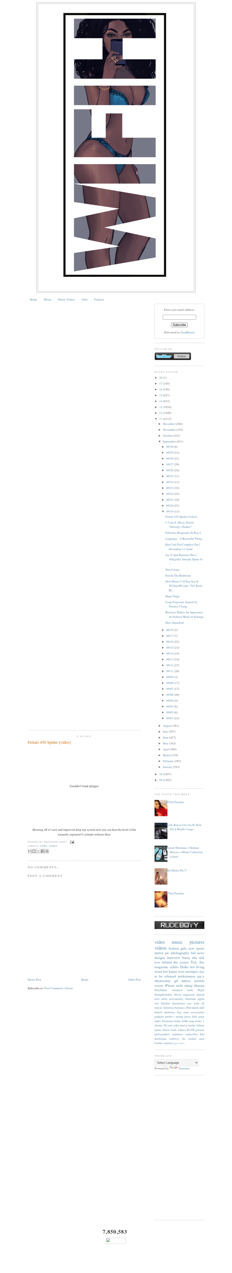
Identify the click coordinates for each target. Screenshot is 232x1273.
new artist (161, 999)
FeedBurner (188, 332)
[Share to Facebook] (42, 851)
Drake (184, 967)
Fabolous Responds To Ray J (183, 533)
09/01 (170, 718)
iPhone (170, 985)
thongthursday (163, 994)
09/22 (170, 494)
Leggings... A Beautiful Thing (183, 539)
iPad (188, 1008)
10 (161, 774)
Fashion (99, 299)
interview (173, 957)
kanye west (177, 971)
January (168, 767)
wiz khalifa (162, 1003)
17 (161, 383)
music (177, 942)
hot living (197, 967)
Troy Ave (197, 962)
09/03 (170, 706)
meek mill (198, 1008)
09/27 (170, 464)
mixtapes (192, 971)
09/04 (170, 700)
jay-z (200, 976)
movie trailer (188, 1025)
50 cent (168, 1025)
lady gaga (198, 1016)
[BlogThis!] (34, 851)
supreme (168, 1043)
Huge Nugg (172, 596)
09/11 (170, 671)
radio (158, 1021)
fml (193, 953)
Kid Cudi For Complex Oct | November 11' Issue (182, 546)
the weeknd (189, 1038)
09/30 (170, 447)
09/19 (170, 511)
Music (47, 299)
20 (161, 377)
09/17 (170, 636)
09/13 (170, 659)
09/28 (170, 458)
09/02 (170, 712)
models (199, 980)
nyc (201, 971)
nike (176, 1025)
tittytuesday (163, 980)
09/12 (170, 665)
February (168, 761)
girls (184, 948)
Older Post (134, 979)
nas (189, 1003)
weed (158, 971)
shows (177, 994)
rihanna (199, 985)
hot (165, 971)
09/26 (170, 470)
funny (186, 957)
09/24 (170, 482)
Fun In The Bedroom (178, 575)
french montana (165, 1012)
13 (161, 407)
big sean (183, 1012)
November (169, 430)
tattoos (186, 980)
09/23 (170, 488)
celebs (174, 967)
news (200, 953)
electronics (178, 1003)
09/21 (170, 500)
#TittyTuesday (175, 802)
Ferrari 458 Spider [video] (49, 742)
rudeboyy (174, 1038)
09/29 (170, 452)
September (169, 441)
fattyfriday (161, 990)
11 (161, 419)
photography (180, 953)
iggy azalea (178, 1043)
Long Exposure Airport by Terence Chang (181, 604)
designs (160, 957)
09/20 (170, 505)
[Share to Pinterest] (47, 851)
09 (161, 780)
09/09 (170, 677)
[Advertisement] (179, 1148)
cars (43, 846)
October (168, 435)
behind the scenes (175, 962)
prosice (200, 1030)
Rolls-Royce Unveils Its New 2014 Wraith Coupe (183, 827)
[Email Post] (71, 842)
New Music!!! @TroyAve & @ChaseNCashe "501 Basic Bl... (184, 585)
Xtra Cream (172, 570)
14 (161, 401)
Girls (85, 299)
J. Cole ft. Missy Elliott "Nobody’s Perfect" (179, 524)
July (166, 731)
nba (194, 957)
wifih (185, 1021)
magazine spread (193, 994)
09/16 (170, 642)
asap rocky (195, 1021)
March (167, 755)
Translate (184, 1068)
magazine (161, 967)
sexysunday (176, 999)
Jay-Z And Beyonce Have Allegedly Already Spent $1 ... (184, 559)
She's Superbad (174, 623)
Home (33, 299)
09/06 (170, 695)
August (167, 726)
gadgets (159, 1016)
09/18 (170, 630)
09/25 (170, 476)
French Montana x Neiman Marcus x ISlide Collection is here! (184, 852)
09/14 (170, 653)
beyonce (180, 1008)
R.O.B (190, 1030)
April (166, 749)
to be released (165, 976)
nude (190, 990)
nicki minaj (184, 985)
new (191, 948)
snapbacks (177, 1034)
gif (176, 980)
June (166, 737)
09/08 (170, 683)
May (166, 743)
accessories (197, 1012)
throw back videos (174, 1030)
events (159, 985)
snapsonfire (191, 1034)
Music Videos (66, 299)
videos (161, 948)
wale (196, 1003)
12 (161, 413)
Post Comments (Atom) (58, 988)
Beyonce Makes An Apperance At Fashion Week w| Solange (184, 614)
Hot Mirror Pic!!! (176, 870)
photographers (162, 1034)
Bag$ (201, 990)
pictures (197, 942)
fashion (174, 948)
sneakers (177, 990)
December (169, 424)
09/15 (170, 647)
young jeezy (183, 1016)
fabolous (168, 1008)
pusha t (169, 1016)
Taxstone (167, 1021)
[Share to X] (38, 851)
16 (161, 389)
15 (161, 395)
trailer (177, 1021)
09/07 (170, 689)
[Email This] (29, 851)
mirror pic (162, 953)
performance (187, 976)
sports (200, 948)
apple (201, 999)
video (53, 846)
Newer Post (34, 979)
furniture (190, 999)
